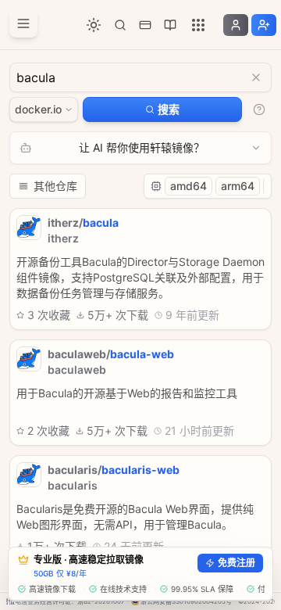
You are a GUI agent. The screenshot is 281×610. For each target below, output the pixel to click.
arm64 (237, 185)
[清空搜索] (256, 77)
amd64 (188, 185)
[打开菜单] (23, 23)
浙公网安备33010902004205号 (186, 601)
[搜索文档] (120, 25)
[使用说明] (259, 109)
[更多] (198, 25)
